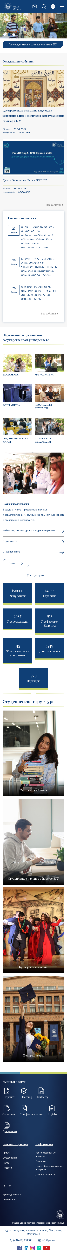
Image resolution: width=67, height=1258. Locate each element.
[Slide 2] (13, 34)
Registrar (53, 1114)
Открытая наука (11, 551)
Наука (12, 563)
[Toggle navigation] (62, 6)
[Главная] (12, 6)
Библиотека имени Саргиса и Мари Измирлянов (29, 530)
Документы (10, 1131)
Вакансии (40, 1161)
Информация (44, 1144)
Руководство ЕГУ (12, 1194)
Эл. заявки (9, 1114)
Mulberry (42, 1097)
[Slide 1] (9, 34)
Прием (6, 1152)
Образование (10, 1157)
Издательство (10, 541)
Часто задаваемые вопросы (45, 1154)
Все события (53, 205)
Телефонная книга (31, 1114)
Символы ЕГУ (10, 1199)
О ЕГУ (7, 1186)
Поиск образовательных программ (48, 1167)
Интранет (8, 1097)
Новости (7, 1167)
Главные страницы (15, 1144)
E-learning (26, 1097)
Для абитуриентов (45, 1174)
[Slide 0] (4, 34)
